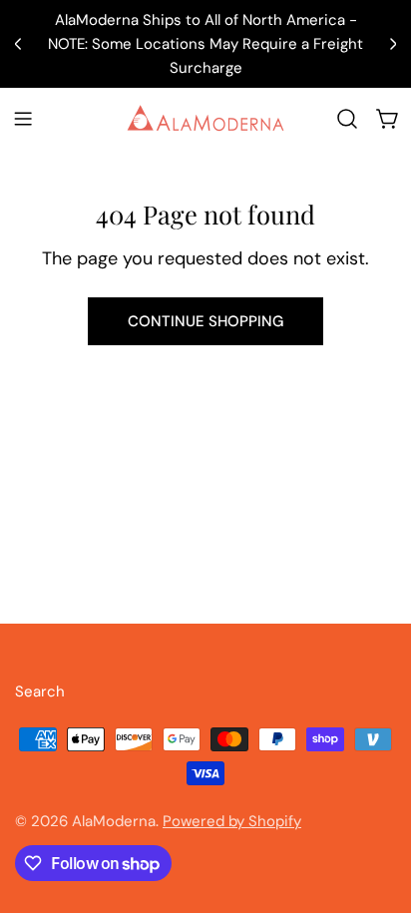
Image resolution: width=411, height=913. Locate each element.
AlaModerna (114, 821)
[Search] (347, 119)
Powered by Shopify (232, 821)
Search (40, 691)
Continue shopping (205, 321)
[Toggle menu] (23, 119)
